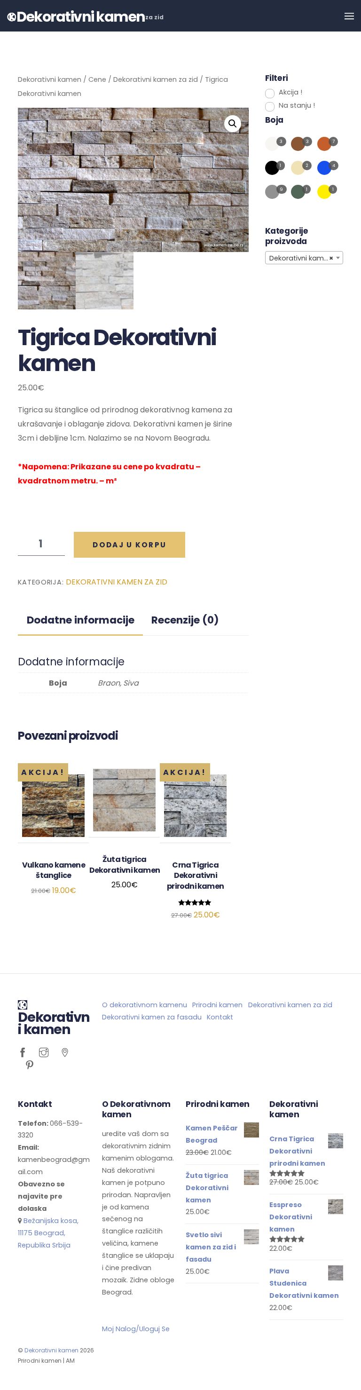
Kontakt (220, 1017)
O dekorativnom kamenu (144, 1005)
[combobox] (304, 257)
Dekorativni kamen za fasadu (152, 1017)
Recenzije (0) (185, 620)
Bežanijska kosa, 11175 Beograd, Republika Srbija (48, 1233)
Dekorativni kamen (49, 79)
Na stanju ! (297, 105)
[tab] (80, 619)
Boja (274, 120)
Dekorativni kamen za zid (155, 79)
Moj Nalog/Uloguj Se (136, 1329)
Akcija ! (290, 92)
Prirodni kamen (217, 1005)
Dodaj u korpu (129, 545)
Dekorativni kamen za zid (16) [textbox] (306, 258)
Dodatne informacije (80, 620)
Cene (97, 79)
